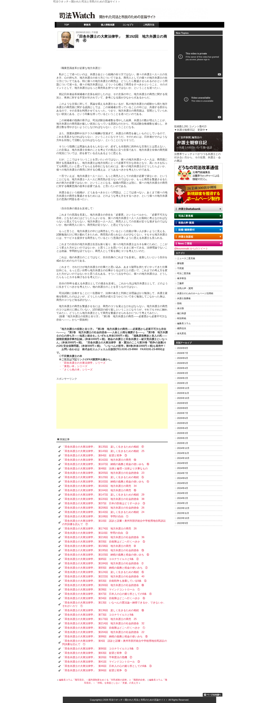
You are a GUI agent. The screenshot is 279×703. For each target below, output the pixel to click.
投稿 (179, 303)
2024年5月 (182, 483)
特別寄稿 (181, 318)
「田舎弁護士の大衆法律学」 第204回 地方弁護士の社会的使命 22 (103, 632)
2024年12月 (183, 448)
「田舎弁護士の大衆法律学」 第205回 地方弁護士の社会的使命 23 (103, 472)
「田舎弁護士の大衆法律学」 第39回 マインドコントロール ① (101, 589)
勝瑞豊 (180, 263)
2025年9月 (182, 403)
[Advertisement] (112, 406)
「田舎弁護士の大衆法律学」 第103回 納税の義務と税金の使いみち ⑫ (105, 554)
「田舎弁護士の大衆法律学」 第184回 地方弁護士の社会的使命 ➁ (103, 563)
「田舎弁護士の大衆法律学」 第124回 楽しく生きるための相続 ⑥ (103, 572)
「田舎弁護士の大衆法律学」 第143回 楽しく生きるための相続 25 (103, 451)
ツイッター (188, 5)
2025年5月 (182, 423)
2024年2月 (182, 498)
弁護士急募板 (184, 298)
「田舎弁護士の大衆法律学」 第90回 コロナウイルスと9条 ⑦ (100, 648)
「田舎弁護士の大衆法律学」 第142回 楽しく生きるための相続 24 (103, 512)
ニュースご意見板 (186, 258)
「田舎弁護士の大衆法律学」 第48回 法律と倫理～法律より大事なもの (105, 468)
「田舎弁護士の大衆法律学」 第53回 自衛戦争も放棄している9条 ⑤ (104, 580)
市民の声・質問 (185, 288)
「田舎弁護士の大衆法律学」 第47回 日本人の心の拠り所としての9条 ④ (107, 593)
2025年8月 (182, 408)
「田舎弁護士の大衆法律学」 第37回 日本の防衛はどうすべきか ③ (103, 503)
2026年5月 (182, 363)
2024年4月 (182, 488)
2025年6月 (182, 418)
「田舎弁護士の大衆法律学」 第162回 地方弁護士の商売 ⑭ (99, 459)
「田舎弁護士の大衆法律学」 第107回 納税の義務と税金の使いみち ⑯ (105, 464)
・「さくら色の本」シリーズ (74, 369)
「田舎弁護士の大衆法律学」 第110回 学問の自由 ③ (95, 532)
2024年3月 (182, 493)
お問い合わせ (202, 5)
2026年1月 (182, 383)
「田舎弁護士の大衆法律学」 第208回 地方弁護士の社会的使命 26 (103, 507)
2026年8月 (182, 348)
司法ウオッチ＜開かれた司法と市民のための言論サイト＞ (138, 699)
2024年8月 (182, 468)
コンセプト (128, 24)
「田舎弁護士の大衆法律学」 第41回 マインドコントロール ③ (101, 661)
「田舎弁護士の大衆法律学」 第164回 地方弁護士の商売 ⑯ (99, 490)
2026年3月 (182, 373)
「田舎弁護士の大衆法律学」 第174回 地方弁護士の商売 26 (99, 528)
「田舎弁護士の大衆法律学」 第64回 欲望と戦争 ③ (94, 455)
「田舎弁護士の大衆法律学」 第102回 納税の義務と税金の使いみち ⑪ (105, 481)
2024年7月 (182, 473)
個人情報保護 (107, 24)
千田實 (95, 32)
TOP (66, 24)
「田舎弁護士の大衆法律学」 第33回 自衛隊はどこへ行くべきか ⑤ (103, 541)
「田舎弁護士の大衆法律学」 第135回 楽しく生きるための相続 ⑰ (103, 446)
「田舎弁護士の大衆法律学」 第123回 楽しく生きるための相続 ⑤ (103, 477)
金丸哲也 (181, 333)
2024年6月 (182, 478)
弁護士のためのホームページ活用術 (195, 293)
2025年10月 (183, 398)
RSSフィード (216, 5)
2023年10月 (183, 518)
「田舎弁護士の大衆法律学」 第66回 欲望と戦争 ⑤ (94, 670)
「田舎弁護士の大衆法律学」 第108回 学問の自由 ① (95, 516)
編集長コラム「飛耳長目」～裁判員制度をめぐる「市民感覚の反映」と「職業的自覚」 (103, 679)
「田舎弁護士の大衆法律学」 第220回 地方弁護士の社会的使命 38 (103, 499)
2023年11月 (183, 513)
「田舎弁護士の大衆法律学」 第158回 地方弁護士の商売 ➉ (99, 546)
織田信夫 (181, 328)
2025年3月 (182, 433)
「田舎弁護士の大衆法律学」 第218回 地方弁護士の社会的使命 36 (103, 537)
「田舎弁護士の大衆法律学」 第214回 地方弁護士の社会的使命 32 (103, 623)
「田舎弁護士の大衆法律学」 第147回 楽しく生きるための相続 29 (103, 494)
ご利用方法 (148, 24)
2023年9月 (182, 523)
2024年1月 (182, 503)
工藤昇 (180, 283)
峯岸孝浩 (181, 278)
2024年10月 (183, 458)
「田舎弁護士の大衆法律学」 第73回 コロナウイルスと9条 (98, 614)
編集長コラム (184, 323)
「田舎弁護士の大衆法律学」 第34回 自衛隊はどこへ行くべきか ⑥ (103, 598)
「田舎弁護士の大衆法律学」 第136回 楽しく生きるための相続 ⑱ (103, 610)
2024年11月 (183, 453)
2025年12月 (183, 388)
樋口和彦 (181, 313)
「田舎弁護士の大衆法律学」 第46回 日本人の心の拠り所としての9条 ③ (107, 666)
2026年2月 (182, 378)
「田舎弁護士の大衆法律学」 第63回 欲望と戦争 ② (94, 653)
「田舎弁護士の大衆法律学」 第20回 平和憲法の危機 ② (97, 657)
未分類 (180, 308)
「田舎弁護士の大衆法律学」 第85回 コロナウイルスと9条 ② (100, 559)
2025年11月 (183, 393)
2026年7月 (182, 353)
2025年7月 (182, 413)
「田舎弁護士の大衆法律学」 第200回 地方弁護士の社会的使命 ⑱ (103, 585)
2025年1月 (182, 443)
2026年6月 (182, 358)
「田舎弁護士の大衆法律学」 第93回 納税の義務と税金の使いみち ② (105, 567)
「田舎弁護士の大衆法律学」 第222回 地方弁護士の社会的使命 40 (103, 576)
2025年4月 (182, 428)
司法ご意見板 (184, 273)
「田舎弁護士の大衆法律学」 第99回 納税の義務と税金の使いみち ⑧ (105, 636)
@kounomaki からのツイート (191, 248)
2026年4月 (182, 368)
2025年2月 (182, 438)
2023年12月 (183, 508)
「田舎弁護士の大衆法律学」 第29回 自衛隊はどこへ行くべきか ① (103, 627)
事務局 (87, 24)
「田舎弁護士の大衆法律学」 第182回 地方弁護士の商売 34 (99, 486)
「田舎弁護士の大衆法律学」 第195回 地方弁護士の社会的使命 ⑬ (103, 550)
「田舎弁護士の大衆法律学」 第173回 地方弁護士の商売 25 (99, 619)
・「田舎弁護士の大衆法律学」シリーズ (80, 362)
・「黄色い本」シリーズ (71, 366)
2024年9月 (182, 463)
